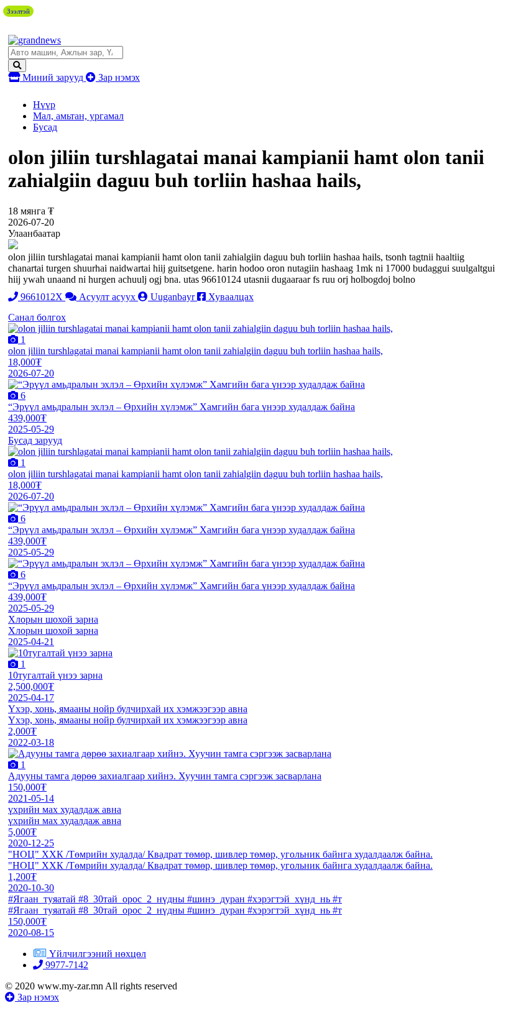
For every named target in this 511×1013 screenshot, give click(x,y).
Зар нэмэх (118, 77)
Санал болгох (37, 317)
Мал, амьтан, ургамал (78, 116)
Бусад (45, 127)
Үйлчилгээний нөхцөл (97, 953)
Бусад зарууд (35, 440)
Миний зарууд (53, 77)
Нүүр (44, 104)
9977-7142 (65, 965)
